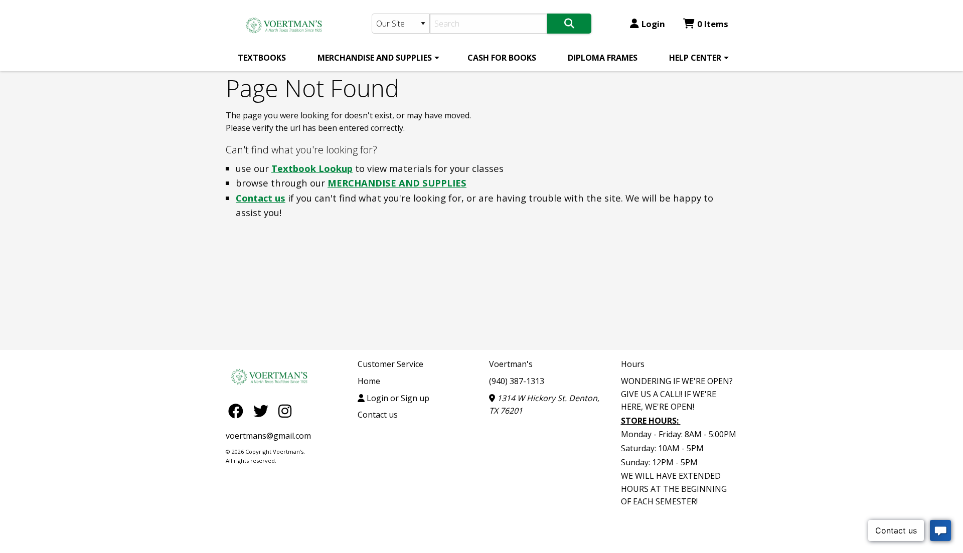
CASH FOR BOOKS (501, 57)
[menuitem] (262, 57)
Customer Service (390, 364)
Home (369, 381)
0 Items (712, 24)
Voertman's (511, 364)
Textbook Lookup (312, 168)
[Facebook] (238, 410)
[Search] (569, 24)
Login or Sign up (397, 398)
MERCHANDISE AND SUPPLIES (374, 57)
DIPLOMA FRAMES (602, 57)
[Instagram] (284, 410)
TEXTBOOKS (262, 57)
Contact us (260, 198)
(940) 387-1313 (516, 381)
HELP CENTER (695, 57)
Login (653, 24)
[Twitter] (263, 410)
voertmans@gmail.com (268, 435)
